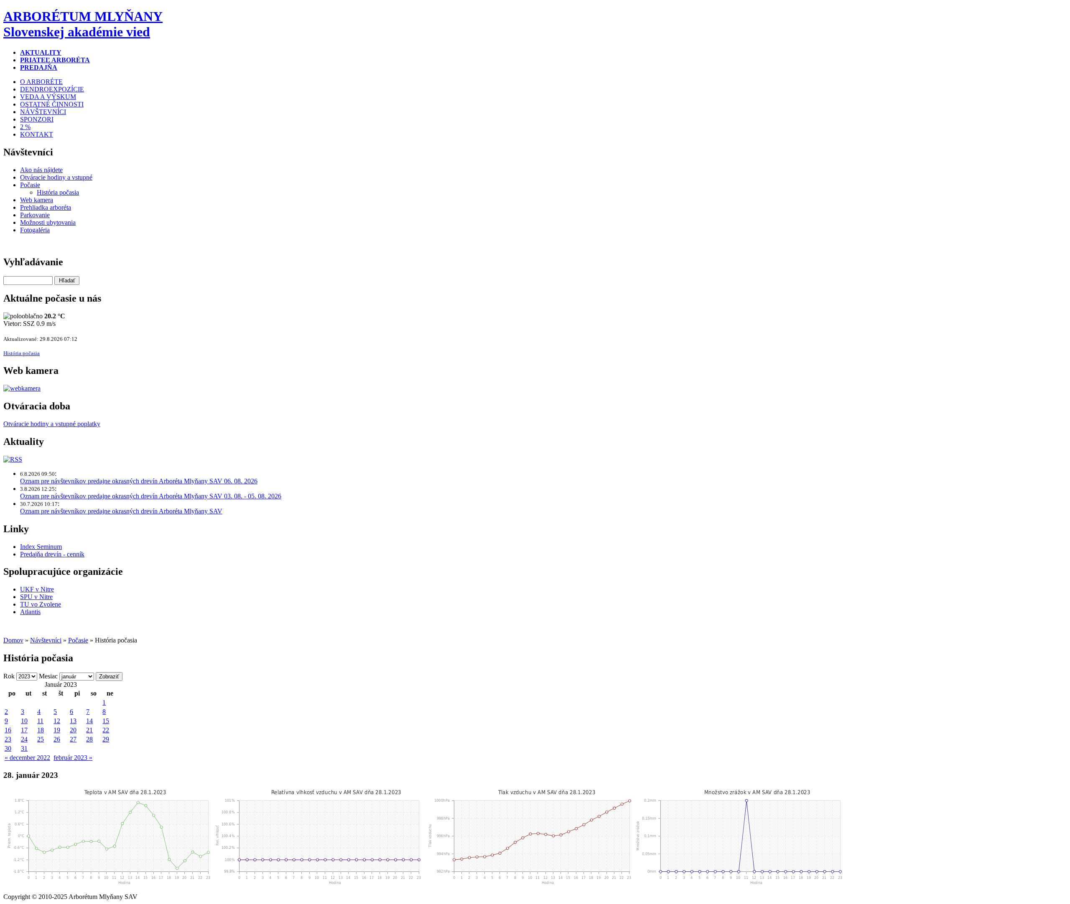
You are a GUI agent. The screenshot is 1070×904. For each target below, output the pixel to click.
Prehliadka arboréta (45, 207)
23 (8, 739)
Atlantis (30, 611)
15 (105, 720)
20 (73, 730)
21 (89, 730)
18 (40, 730)
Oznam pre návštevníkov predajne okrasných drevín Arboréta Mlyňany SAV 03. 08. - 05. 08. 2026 (150, 496)
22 (105, 730)
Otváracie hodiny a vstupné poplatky (51, 423)
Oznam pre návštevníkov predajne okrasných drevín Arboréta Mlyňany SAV (121, 511)
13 (73, 720)
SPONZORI (37, 119)
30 (8, 748)
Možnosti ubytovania (48, 222)
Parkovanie (35, 214)
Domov (13, 640)
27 (73, 739)
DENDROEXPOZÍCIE (52, 89)
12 (57, 720)
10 (24, 720)
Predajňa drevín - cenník (52, 554)
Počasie (30, 184)
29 (105, 739)
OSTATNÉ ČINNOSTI (52, 104)
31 (24, 748)
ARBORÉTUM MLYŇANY (83, 24)
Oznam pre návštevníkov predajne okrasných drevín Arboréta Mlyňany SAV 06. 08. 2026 (138, 481)
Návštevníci (45, 640)
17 (24, 730)
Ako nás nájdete (41, 169)
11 (40, 720)
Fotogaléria (35, 230)
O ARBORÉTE (41, 81)
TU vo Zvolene (40, 604)
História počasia (58, 192)
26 (57, 739)
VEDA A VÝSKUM (48, 96)
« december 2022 (27, 757)
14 (89, 720)
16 (8, 730)
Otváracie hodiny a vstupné (56, 177)
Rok (9, 676)
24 (24, 739)
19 (57, 730)
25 (40, 739)
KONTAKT (36, 134)
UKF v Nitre (37, 589)
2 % (25, 126)
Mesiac (48, 676)
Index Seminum (41, 546)
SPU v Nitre (36, 596)
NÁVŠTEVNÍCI (43, 111)
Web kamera (36, 199)
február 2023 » (73, 757)
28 (89, 739)
